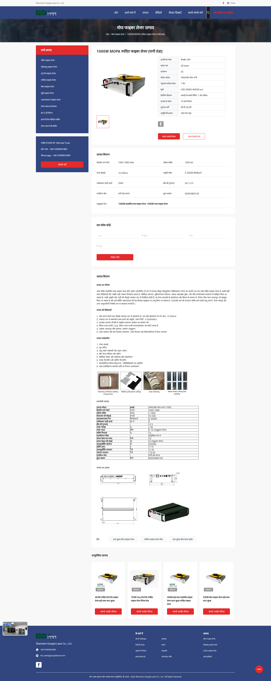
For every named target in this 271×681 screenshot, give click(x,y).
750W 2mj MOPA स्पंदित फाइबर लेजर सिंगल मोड (142, 599)
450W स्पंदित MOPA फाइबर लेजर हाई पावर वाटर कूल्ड (106, 599)
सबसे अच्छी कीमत (169, 136)
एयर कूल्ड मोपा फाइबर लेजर (123, 539)
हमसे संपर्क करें (140, 657)
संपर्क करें (62, 164)
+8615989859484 (58, 149)
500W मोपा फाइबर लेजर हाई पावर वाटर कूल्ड (216, 599)
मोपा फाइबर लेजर (118, 34)
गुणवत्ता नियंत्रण (141, 651)
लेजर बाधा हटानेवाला (49, 106)
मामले (163, 645)
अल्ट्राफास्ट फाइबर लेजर (51, 99)
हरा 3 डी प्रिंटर (47, 113)
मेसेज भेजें (115, 257)
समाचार (164, 639)
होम (107, 34)
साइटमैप (164, 651)
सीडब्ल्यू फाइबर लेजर (49, 67)
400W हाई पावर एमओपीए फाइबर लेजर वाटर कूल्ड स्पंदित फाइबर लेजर (179, 600)
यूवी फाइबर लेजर (47, 93)
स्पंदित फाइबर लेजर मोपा (153, 539)
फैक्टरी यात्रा (140, 645)
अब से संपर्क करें (194, 136)
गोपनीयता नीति (167, 657)
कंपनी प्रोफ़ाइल (141, 639)
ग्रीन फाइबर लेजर (48, 60)
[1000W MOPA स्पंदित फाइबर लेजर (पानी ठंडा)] (125, 85)
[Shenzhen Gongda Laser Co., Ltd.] (46, 12)
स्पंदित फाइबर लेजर (48, 80)
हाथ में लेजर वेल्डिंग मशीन (50, 119)
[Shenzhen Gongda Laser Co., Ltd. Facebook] (223, 3)
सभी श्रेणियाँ (207, 657)
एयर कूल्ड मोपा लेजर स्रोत (183, 539)
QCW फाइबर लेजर (48, 73)
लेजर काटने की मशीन (49, 126)
